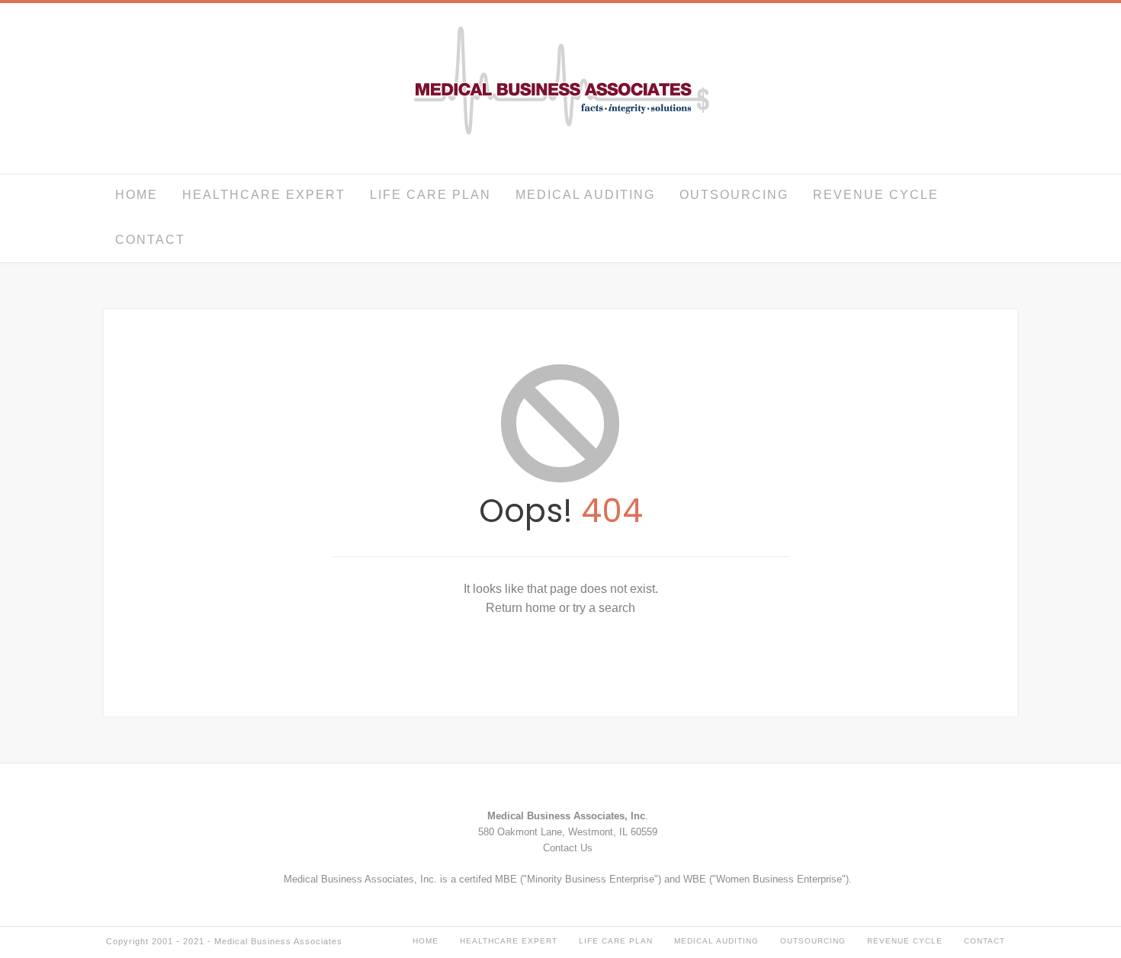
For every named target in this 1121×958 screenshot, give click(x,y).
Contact (150, 239)
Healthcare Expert (263, 194)
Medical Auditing (585, 194)
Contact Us (568, 848)
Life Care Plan (430, 194)
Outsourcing (734, 194)
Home (136, 194)
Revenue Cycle (876, 194)
